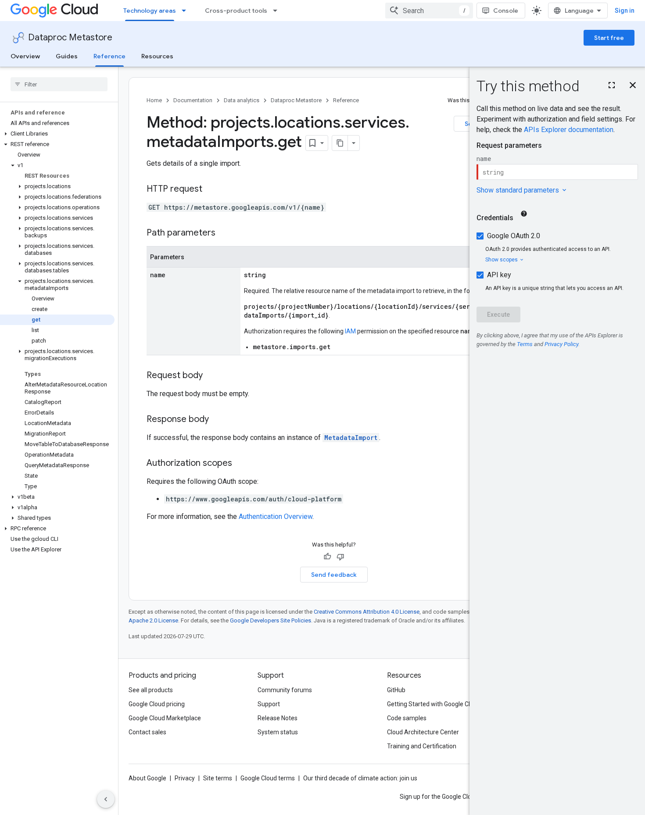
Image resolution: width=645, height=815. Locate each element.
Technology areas (149, 10)
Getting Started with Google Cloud (433, 704)
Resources (157, 56)
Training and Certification (421, 746)
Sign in (624, 10)
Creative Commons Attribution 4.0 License (366, 611)
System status (278, 732)
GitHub (396, 689)
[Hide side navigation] (106, 799)
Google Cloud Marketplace (165, 718)
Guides (67, 56)
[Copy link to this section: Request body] (211, 376)
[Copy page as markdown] (340, 143)
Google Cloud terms (267, 778)
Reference (109, 56)
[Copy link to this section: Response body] (217, 420)
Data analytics (241, 100)
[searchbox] (59, 84)
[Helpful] (327, 556)
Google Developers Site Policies (270, 620)
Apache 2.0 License (153, 620)
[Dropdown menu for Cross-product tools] (277, 10)
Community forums (285, 689)
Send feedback (334, 575)
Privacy (185, 778)
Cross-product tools (236, 10)
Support (269, 704)
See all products (151, 689)
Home (154, 100)
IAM (350, 331)
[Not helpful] (340, 556)
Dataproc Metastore (70, 37)
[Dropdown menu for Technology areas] (186, 10)
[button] (57, 134)
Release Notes (277, 718)
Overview (25, 56)
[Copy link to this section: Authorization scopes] (241, 463)
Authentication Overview (275, 516)
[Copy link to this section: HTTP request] (211, 189)
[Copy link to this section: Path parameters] (224, 233)
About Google (147, 778)
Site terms (217, 778)
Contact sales (147, 732)
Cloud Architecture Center (423, 732)
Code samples (406, 718)
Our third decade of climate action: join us (360, 778)
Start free (609, 38)
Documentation (192, 100)
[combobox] (429, 10)
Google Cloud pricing (157, 704)
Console (505, 10)
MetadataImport (350, 437)
